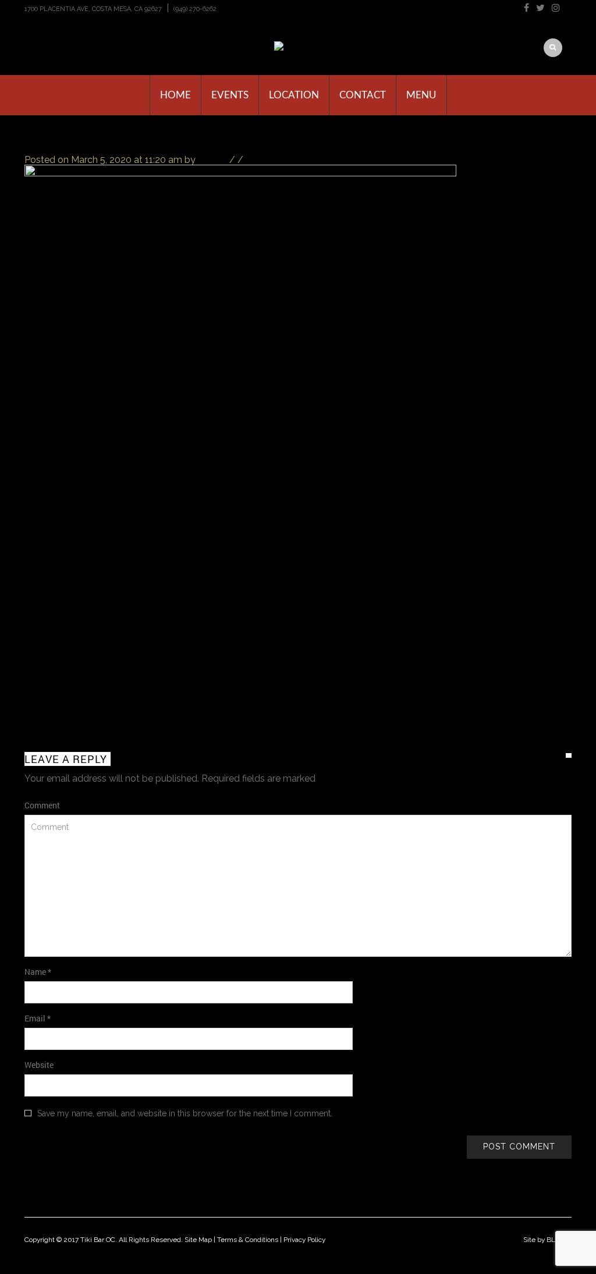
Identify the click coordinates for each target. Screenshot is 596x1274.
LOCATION (294, 95)
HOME (175, 95)
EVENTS (230, 95)
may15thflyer (544, 699)
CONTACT (362, 95)
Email (37, 1018)
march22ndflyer (105, 140)
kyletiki (212, 159)
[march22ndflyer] (240, 417)
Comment (42, 805)
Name (37, 971)
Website (39, 1064)
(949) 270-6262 (195, 9)
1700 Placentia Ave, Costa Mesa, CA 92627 (93, 9)
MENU (421, 95)
